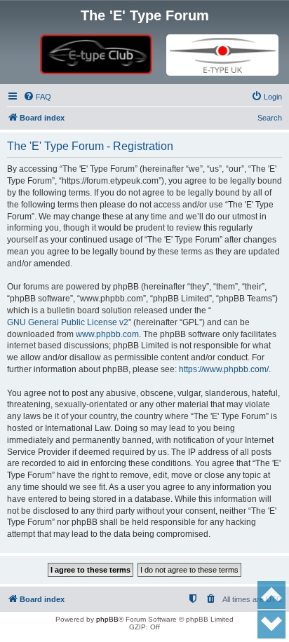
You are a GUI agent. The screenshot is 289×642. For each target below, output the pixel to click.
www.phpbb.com (107, 334)
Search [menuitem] (269, 118)
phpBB (107, 619)
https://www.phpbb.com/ (224, 369)
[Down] (271, 624)
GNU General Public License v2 (67, 322)
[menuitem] (37, 96)
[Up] (271, 595)
